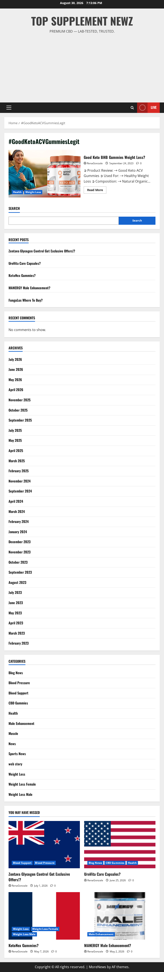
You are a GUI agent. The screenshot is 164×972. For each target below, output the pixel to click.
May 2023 (15, 612)
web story (15, 763)
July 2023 (15, 592)
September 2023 (20, 572)
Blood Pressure (19, 682)
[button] (8, 107)
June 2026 (16, 369)
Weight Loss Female (22, 784)
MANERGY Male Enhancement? (29, 287)
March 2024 (17, 511)
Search (14, 208)
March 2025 (17, 460)
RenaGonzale (95, 163)
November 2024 (20, 481)
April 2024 (16, 501)
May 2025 (15, 440)
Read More (96, 191)
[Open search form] (132, 108)
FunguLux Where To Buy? (26, 300)
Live (154, 107)
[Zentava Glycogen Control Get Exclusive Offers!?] (44, 844)
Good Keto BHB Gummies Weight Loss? (45, 173)
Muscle (13, 733)
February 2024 (19, 521)
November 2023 (20, 551)
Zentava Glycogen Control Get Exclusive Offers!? (42, 250)
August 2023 (17, 582)
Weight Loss (33, 192)
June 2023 (16, 602)
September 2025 (20, 420)
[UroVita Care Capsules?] (119, 844)
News (12, 743)
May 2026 (15, 379)
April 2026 (16, 389)
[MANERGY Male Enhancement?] (119, 916)
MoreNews (97, 967)
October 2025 (18, 410)
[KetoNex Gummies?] (44, 916)
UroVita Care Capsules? (25, 263)
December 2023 (20, 541)
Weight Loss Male (20, 794)
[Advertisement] (82, 66)
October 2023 (18, 562)
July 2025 (15, 430)
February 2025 (19, 470)
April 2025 (16, 450)
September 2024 (20, 491)
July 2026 (15, 359)
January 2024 (18, 531)
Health (17, 192)
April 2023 (16, 622)
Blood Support (18, 693)
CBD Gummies (18, 703)
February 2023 (19, 643)
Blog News (16, 672)
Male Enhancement (21, 723)
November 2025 (20, 399)
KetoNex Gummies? (22, 275)
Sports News (17, 753)
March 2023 (17, 633)
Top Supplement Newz (82, 21)
